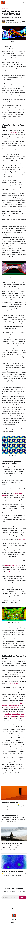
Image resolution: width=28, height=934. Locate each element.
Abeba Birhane (16, 714)
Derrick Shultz (14, 132)
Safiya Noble (22, 716)
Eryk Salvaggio (10, 20)
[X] (12, 908)
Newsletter (5, 8)
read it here (22, 539)
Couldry (9, 572)
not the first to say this (11, 683)
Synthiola (10, 705)
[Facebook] (15, 908)
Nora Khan (8, 714)
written (18, 561)
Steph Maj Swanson (12, 707)
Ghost (17, 922)
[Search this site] (23, 2)
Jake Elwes (16, 705)
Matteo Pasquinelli (11, 716)
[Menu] (26, 2)
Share (23, 21)
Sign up (14, 919)
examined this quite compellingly (13, 565)
